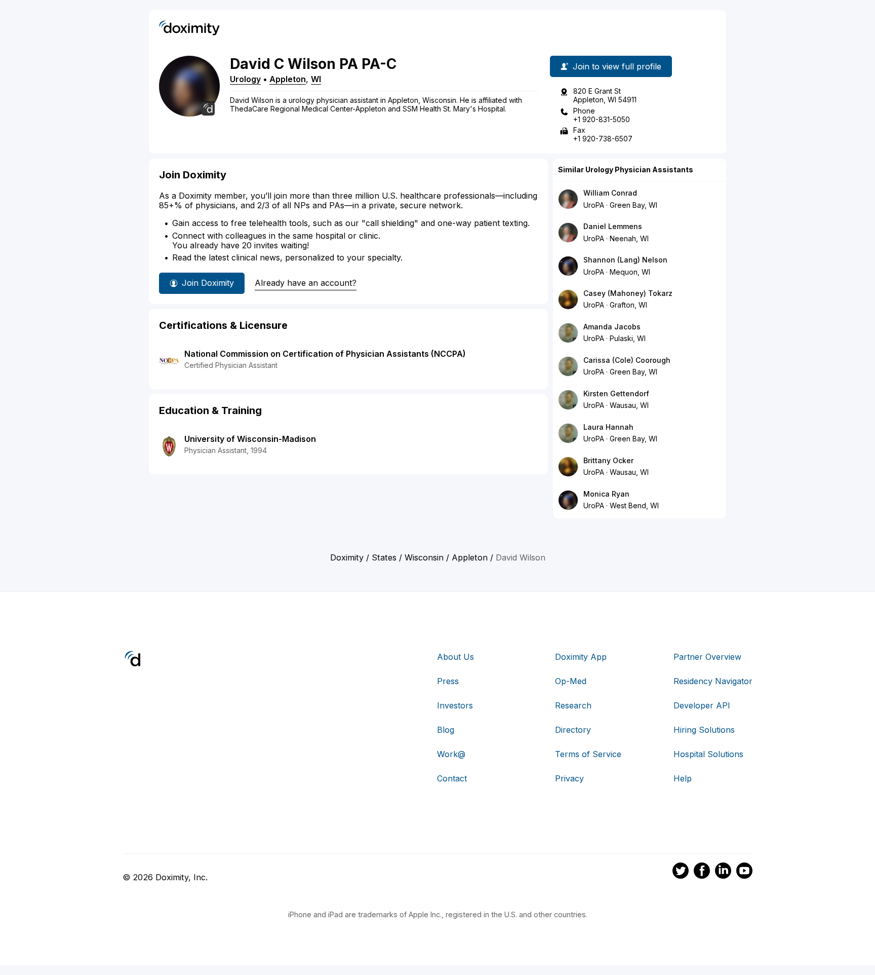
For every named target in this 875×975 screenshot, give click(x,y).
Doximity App (581, 657)
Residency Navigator (712, 681)
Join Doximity (208, 283)
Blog (445, 730)
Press (448, 681)
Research (573, 705)
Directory (573, 730)
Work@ (451, 754)
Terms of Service (588, 754)
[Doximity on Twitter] (680, 872)
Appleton (287, 79)
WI (316, 79)
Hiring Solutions (704, 730)
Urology (245, 79)
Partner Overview (707, 657)
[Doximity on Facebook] (702, 872)
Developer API (701, 705)
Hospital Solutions (708, 754)
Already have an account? (305, 283)
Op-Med (570, 681)
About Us (455, 657)
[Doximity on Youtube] (744, 872)
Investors (455, 705)
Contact (452, 778)
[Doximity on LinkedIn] (723, 872)
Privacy (569, 778)
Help (682, 778)
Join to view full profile (617, 66)
